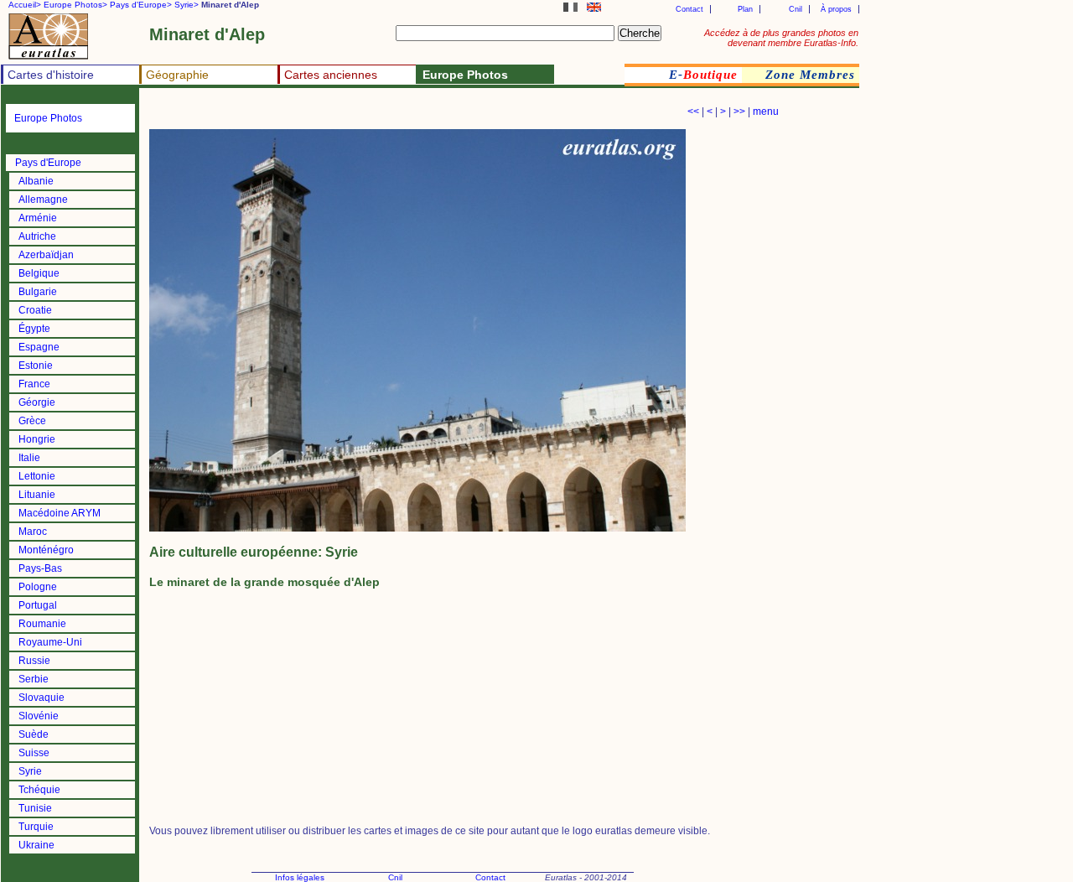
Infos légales (299, 877)
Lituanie (36, 495)
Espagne (39, 347)
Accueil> (24, 4)
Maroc (32, 531)
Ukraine (36, 845)
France (34, 384)
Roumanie (42, 624)
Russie (34, 661)
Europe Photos (48, 118)
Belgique (39, 273)
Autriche (37, 236)
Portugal (37, 605)
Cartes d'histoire (51, 74)
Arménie (37, 218)
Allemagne (43, 199)
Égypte (34, 329)
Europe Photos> (75, 4)
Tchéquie (39, 790)
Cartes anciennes (330, 74)
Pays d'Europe (48, 163)
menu (766, 111)
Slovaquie (41, 697)
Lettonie (36, 476)
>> (739, 111)
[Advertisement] (345, 113)
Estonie (35, 365)
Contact (689, 9)
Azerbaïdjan (46, 255)
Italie (29, 458)
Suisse (33, 753)
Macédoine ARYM (59, 513)
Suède (33, 734)
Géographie (177, 74)
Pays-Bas (40, 568)
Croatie (35, 310)
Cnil (795, 9)
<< (693, 111)
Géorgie (36, 402)
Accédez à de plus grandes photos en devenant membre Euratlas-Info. (781, 38)
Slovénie (38, 716)
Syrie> (186, 4)
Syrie (30, 771)
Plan (745, 9)
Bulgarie (37, 292)
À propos (836, 9)
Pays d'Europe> (141, 4)
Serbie (33, 679)
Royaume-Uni (50, 642)
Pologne (37, 587)
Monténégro (46, 550)
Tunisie (35, 808)
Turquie (36, 827)
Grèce (32, 421)
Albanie (36, 181)
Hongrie (36, 439)
